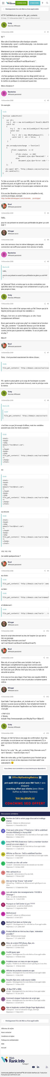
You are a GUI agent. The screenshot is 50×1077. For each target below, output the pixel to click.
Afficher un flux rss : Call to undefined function (24, 853)
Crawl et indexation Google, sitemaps (27, 1010)
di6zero (8, 1000)
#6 (48, 304)
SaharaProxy (10, 883)
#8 (48, 400)
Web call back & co (13, 872)
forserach (9, 915)
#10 (47, 631)
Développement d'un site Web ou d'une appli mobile (31, 835)
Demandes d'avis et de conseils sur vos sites (28, 865)
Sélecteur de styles (7, 1028)
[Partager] (44, 32)
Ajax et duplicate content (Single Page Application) (25, 1007)
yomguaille (9, 874)
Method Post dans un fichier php (18, 922)
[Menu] (3, 3)
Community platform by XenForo (20, 1073)
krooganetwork (11, 906)
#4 (48, 240)
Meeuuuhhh (10, 855)
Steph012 (9, 924)
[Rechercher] (47, 3)
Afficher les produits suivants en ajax (20, 971)
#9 (48, 571)
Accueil (3, 1048)
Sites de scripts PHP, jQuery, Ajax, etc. (20, 943)
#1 (48, 32)
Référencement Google (18, 936)
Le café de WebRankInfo (18, 897)
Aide (2, 1044)
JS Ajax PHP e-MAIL (14, 989)
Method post (11, 913)
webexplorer (10, 1010)
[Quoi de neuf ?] (42, 3)
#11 (47, 658)
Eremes (8, 846)
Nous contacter (6, 1032)
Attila (8, 936)
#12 (47, 697)
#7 (48, 352)
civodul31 (9, 865)
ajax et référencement (32, 18)
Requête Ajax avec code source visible (21, 980)
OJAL (8, 897)
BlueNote (9, 823)
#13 (47, 733)
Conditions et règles (7, 1036)
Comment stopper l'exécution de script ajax (23, 998)
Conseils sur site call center (16, 863)
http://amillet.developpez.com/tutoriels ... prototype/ (21, 198)
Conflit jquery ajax (13, 952)
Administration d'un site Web (23, 874)
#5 (48, 261)
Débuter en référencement (21, 823)
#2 (48, 100)
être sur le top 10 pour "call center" (19, 881)
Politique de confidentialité (9, 1040)
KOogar (8, 991)
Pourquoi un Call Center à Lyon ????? (20, 904)
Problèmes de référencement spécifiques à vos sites (30, 964)
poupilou (9, 954)
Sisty (4, 18)
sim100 (8, 945)
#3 (48, 213)
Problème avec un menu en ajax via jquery (22, 961)
